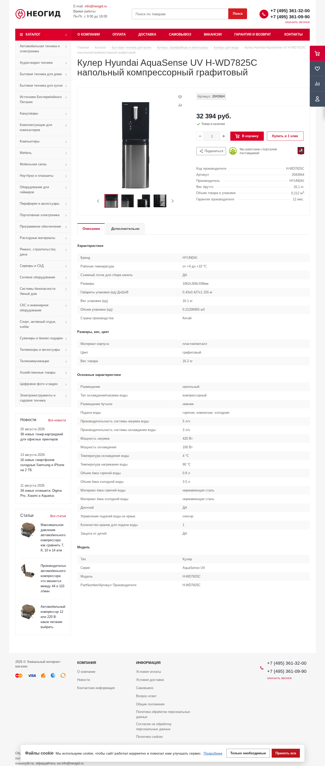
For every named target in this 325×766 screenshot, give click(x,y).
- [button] (200, 136)
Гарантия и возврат (252, 34)
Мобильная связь (33, 164)
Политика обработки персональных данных (163, 714)
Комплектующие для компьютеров (36, 127)
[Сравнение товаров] (317, 83)
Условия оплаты (148, 672)
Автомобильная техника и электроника (40, 48)
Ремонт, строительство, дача (38, 251)
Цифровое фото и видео (39, 384)
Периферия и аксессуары (39, 203)
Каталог (33, 34)
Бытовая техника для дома (41, 74)
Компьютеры (29, 141)
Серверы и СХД (32, 266)
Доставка (147, 34)
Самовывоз (180, 34)
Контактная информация (96, 688)
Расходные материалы (37, 238)
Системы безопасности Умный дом (37, 291)
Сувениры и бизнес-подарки (41, 338)
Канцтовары (29, 113)
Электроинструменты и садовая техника (37, 397)
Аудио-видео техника (36, 63)
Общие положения (150, 704)
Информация (148, 663)
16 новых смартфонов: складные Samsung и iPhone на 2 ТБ (42, 465)
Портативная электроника (39, 215)
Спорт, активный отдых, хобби (38, 324)
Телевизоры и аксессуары (40, 350)
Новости (83, 680)
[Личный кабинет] (317, 99)
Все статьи (58, 516)
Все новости (57, 420)
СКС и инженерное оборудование (34, 307)
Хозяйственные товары (37, 372)
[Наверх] (318, 650)
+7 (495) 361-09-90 (290, 16)
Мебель (26, 153)
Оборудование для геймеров (34, 189)
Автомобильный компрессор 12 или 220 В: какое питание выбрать (53, 617)
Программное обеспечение (40, 226)
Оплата (119, 34)
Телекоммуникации (34, 361)
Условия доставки (150, 680)
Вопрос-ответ (146, 696)
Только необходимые (248, 753)
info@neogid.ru (96, 6)
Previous (98, 201)
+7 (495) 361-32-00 (290, 10)
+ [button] (223, 136)
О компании (88, 34)
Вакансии (213, 34)
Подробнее (213, 753)
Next (172, 201)
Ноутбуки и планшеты (36, 176)
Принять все (285, 753)
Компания (86, 663)
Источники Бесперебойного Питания (41, 99)
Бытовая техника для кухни (41, 85)
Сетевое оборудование (37, 277)
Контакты (293, 34)
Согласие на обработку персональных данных (154, 726)
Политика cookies (149, 737)
